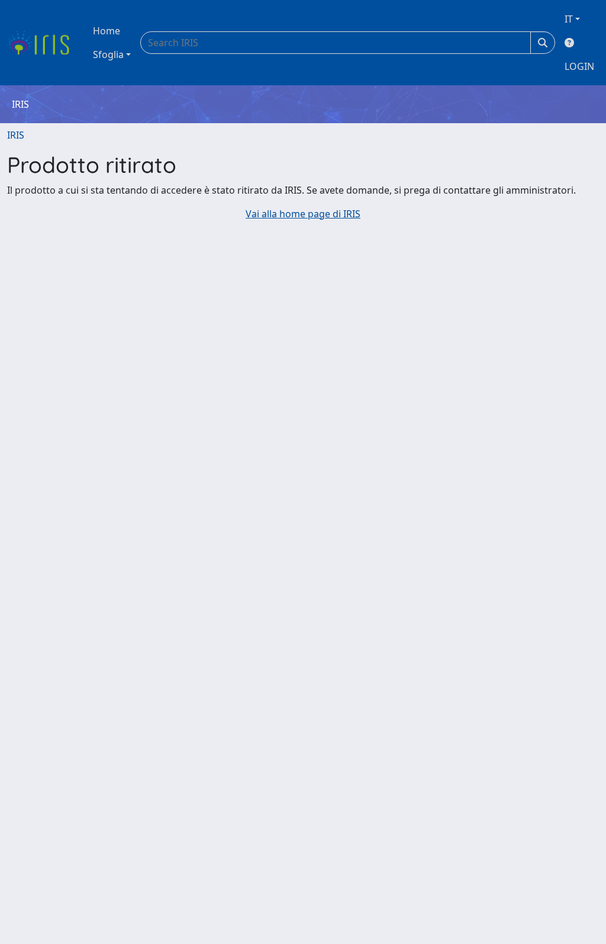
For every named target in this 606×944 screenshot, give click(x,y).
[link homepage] (43, 42)
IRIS (15, 135)
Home (106, 30)
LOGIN (579, 66)
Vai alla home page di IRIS (303, 213)
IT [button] (569, 18)
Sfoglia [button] (108, 54)
